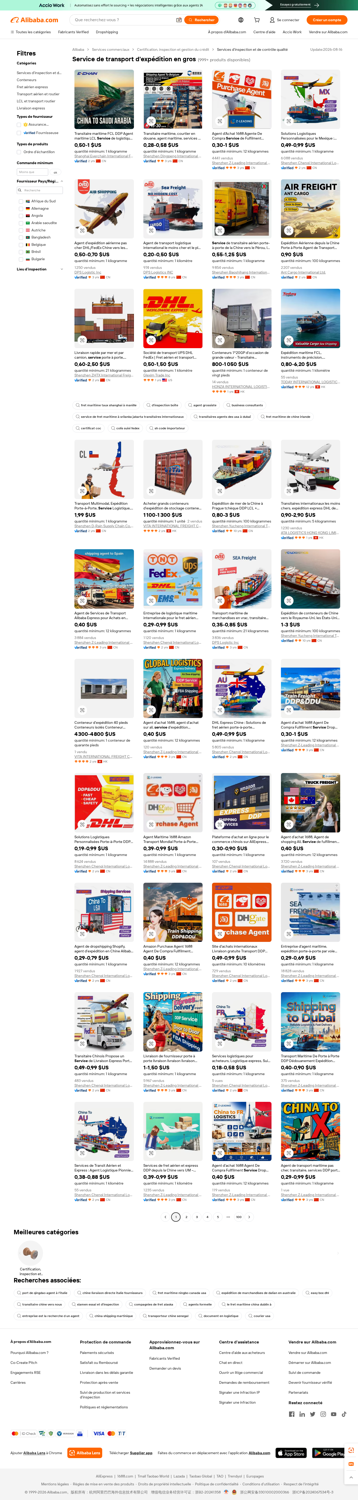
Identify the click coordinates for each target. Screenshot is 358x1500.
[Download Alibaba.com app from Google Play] (330, 1453)
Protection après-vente (99, 1382)
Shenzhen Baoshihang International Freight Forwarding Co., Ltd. (242, 272)
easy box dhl (320, 1293)
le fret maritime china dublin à (249, 1304)
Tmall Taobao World (153, 1476)
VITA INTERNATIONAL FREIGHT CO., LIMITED (173, 526)
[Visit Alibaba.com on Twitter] (313, 1414)
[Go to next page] (249, 1217)
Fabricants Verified (164, 1358)
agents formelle (200, 1304)
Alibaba (78, 49)
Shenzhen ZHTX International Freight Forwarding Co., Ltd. (104, 375)
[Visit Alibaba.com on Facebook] (292, 1414)
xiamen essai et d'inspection (98, 1304)
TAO (219, 1476)
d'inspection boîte (165, 405)
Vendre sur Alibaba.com (308, 1353)
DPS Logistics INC (158, 272)
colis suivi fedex (127, 428)
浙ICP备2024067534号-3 (312, 1492)
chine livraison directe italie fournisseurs (113, 1293)
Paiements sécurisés (97, 1353)
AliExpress (104, 1476)
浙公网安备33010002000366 (264, 1492)
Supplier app (141, 1453)
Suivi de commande (305, 1372)
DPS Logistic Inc (87, 272)
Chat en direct (230, 1362)
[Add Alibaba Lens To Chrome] (84, 1453)
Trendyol (235, 1476)
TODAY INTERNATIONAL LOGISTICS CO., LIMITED (310, 382)
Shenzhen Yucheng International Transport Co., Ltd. (242, 526)
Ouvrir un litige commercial (241, 1372)
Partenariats (298, 1392)
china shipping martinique (114, 1316)
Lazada (179, 1476)
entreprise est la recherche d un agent (50, 1316)
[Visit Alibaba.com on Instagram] (323, 1414)
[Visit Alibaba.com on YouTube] (333, 1414)
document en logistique (221, 1316)
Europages (255, 1476)
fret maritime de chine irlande (288, 417)
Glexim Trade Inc (156, 375)
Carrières (18, 1382)
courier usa (262, 1316)
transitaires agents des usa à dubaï (225, 417)
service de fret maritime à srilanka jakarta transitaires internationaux (132, 417)
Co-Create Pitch (23, 1362)
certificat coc (91, 428)
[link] (351, 1450)
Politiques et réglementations (104, 1407)
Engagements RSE (25, 1372)
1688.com (125, 1476)
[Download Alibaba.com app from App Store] (291, 1453)
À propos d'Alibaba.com (30, 1342)
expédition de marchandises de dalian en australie (258, 1293)
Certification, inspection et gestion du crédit (173, 49)
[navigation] (40, 634)
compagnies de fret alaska (153, 1304)
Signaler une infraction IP (239, 1392)
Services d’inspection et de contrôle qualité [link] (252, 49)
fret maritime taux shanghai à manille (109, 405)
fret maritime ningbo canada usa (182, 1293)
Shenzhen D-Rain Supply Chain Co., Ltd (104, 526)
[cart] (258, 21)
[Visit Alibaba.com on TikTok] (344, 1414)
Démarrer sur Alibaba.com (310, 1362)
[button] (179, 20)
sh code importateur (170, 428)
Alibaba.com (259, 1453)
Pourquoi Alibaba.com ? (29, 1353)
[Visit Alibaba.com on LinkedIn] (302, 1414)
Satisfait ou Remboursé (99, 1362)
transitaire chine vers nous (42, 1304)
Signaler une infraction (237, 1402)
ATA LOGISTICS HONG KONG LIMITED (310, 533)
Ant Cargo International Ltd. (303, 272)
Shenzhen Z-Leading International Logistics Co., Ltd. (242, 163)
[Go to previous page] (165, 1217)
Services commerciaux (110, 49)
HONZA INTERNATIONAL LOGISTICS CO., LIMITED (242, 387)
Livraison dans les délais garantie (106, 1372)
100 (239, 1217)
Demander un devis (165, 1368)
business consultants (247, 405)
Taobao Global (200, 1476)
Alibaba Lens (34, 1453)
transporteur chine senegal (168, 1316)
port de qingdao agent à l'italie (44, 1293)
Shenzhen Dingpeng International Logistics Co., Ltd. (173, 156)
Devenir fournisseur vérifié (310, 1382)
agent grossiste (204, 405)
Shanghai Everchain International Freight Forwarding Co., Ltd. (104, 156)
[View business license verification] (226, 1492)
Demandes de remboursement (244, 1382)
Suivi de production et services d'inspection (105, 1394)
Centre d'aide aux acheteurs (242, 1353)
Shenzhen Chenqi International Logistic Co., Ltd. (310, 163)
